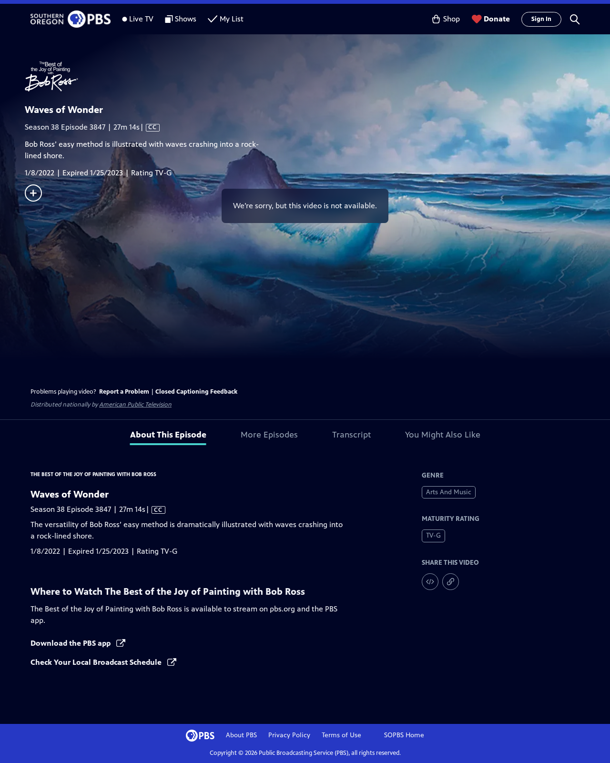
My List (232, 18)
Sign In (541, 19)
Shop (451, 18)
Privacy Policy (289, 735)
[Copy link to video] (450, 581)
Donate (497, 18)
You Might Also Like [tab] (442, 434)
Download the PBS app (71, 643)
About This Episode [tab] (168, 434)
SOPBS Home (404, 735)
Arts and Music (448, 492)
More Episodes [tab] (269, 434)
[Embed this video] (430, 581)
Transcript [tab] (351, 434)
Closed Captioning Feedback (196, 392)
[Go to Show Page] (317, 76)
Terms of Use (341, 735)
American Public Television (135, 404)
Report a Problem (124, 392)
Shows (185, 18)
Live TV (141, 18)
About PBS (241, 735)
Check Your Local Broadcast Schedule (96, 662)
